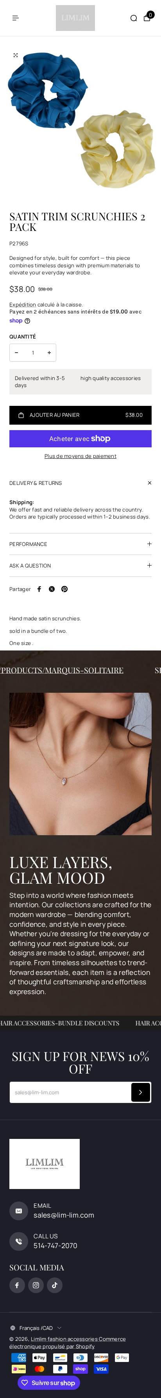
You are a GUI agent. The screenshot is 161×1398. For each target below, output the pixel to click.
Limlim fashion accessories (65, 1338)
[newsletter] (140, 1092)
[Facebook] (39, 589)
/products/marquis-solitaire (67, 670)
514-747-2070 (55, 1245)
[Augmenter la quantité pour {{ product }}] (49, 352)
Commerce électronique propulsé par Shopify (67, 1342)
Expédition (22, 304)
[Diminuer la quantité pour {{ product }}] (16, 352)
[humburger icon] (15, 18)
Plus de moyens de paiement (80, 455)
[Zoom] (15, 55)
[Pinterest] (64, 589)
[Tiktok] (55, 1285)
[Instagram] (36, 1285)
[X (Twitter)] (52, 589)
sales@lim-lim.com (64, 1215)
